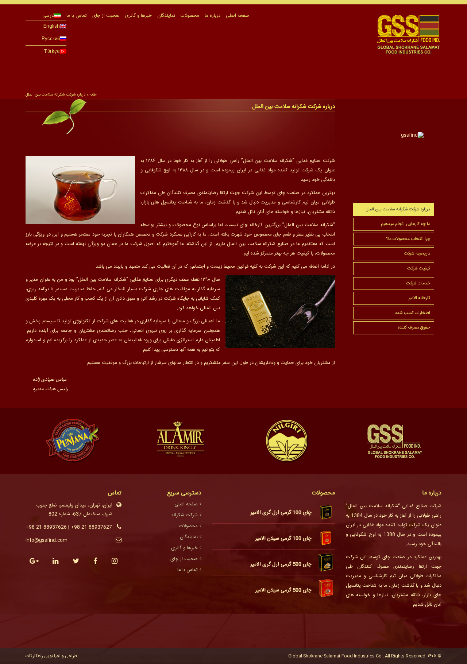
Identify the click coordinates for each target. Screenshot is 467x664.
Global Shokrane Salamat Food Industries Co (335, 656)
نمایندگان (166, 16)
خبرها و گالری (138, 16)
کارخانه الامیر (419, 298)
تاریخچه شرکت (417, 253)
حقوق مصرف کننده (414, 327)
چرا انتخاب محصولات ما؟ (408, 238)
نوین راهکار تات (39, 656)
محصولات (190, 16)
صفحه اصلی (237, 16)
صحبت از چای (106, 16)
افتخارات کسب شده (412, 313)
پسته (100, 63)
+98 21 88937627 (91, 527)
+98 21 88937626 (46, 527)
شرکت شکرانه (184, 515)
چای (213, 63)
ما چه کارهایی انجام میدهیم (405, 224)
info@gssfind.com (46, 540)
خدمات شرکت (418, 283)
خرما (157, 63)
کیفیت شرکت (418, 268)
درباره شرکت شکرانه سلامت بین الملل (398, 209)
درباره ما (212, 16)
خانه (93, 95)
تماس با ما (76, 16)
